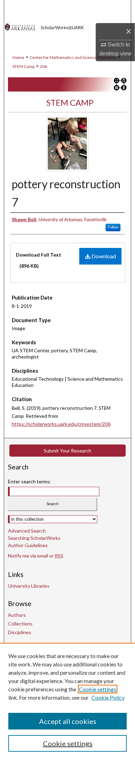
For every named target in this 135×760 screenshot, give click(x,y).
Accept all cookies (67, 721)
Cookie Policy (108, 697)
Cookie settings (97, 689)
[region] (67, 701)
